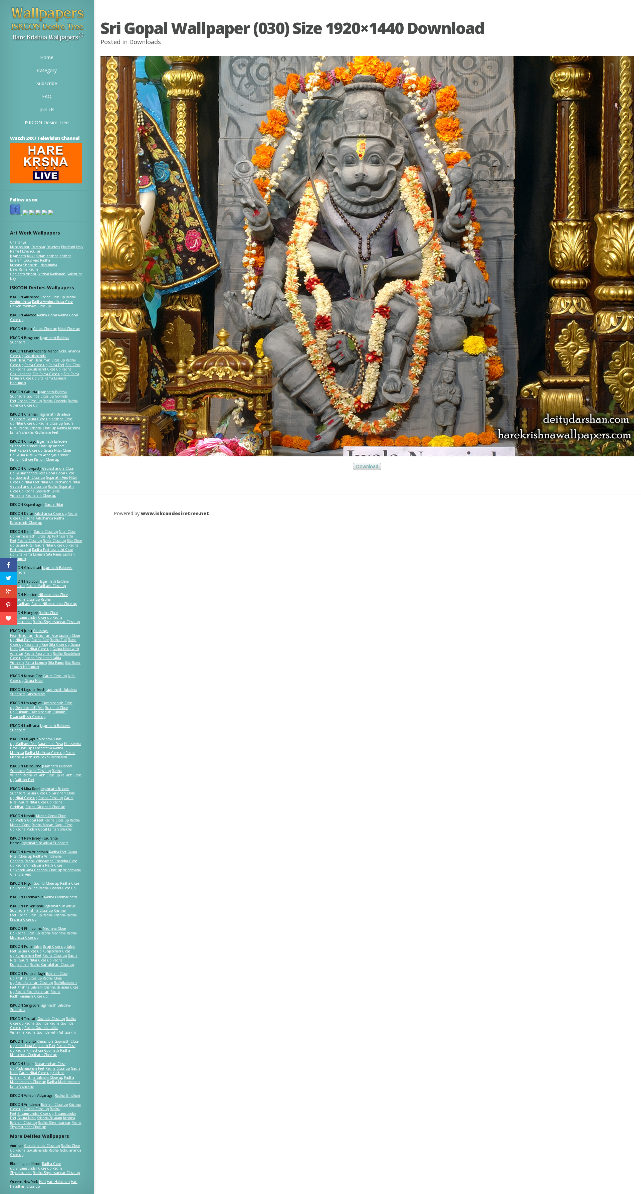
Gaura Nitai (54, 504)
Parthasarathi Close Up (33, 536)
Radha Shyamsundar (54, 1122)
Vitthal (43, 274)
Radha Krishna (54, 915)
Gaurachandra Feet (30, 473)
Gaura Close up (45, 328)
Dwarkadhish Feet (29, 707)
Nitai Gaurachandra (55, 482)
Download (367, 466)
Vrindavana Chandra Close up (38, 870)
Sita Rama (56, 662)
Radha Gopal (47, 315)
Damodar (38, 247)
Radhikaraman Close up (34, 982)
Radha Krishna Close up (37, 428)
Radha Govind (26, 888)
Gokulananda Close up (42, 1145)
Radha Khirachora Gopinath (37, 1050)
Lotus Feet (31, 260)
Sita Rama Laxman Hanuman (38, 380)
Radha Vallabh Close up (41, 775)
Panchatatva (35, 694)
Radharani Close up (40, 495)
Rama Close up (35, 364)
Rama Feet (56, 364)
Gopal (50, 473)
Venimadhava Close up (33, 306)
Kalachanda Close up (50, 513)
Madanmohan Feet (29, 1068)
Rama (23, 269)
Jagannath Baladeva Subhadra (40, 728)
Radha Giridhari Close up (45, 806)
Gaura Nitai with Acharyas (35, 455)
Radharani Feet (46, 432)
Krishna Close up (39, 910)
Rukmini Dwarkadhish (33, 712)
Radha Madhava (53, 933)
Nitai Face (22, 639)
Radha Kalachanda (38, 518)
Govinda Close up (40, 396)
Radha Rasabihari (38, 653)
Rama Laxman (36, 662)
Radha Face (40, 639)
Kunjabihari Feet (28, 955)
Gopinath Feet (57, 477)
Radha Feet (57, 852)
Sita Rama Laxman (30, 554)
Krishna (52, 256)
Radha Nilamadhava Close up (54, 603)
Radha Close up (52, 297)
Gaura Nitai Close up (51, 545)
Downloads (145, 42)
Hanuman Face (46, 635)
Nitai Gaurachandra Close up (45, 484)
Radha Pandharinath (60, 897)
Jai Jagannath (25, 253)
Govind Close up (46, 883)
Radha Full (58, 639)
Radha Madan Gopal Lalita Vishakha (43, 829)
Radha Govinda (55, 401)
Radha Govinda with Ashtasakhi (50, 1032)
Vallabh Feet (24, 779)
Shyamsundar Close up (33, 617)
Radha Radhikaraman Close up (35, 994)
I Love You (27, 251)
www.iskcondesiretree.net (175, 513)
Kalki (31, 256)
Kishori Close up (29, 450)
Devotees (53, 247)
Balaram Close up (54, 1104)
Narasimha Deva (50, 743)
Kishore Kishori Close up (40, 459)
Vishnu (31, 274)
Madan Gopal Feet (29, 820)
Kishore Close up (39, 446)
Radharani (58, 274)
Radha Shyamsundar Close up (56, 621)
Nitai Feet (31, 482)
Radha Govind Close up (57, 888)
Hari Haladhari (58, 1181)
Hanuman (25, 360)
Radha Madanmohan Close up (42, 1079)
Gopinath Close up (30, 477)
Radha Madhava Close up (46, 585)
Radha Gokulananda (31, 1150)
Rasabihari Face (36, 644)
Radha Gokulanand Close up (37, 369)
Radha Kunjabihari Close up (52, 964)
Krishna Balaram (30, 987)
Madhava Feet (26, 743)
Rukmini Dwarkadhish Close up (38, 714)
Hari (42, 1181)
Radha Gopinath (24, 271)
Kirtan (40, 256)
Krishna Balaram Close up (43, 1077)
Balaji (37, 946)
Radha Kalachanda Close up (37, 520)
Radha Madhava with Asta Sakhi (42, 755)
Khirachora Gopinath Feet (35, 1045)
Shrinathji (31, 265)
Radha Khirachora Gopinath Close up (40, 1052)
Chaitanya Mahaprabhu (20, 244)
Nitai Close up (69, 328)
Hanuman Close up (49, 360)
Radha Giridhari (67, 1095)
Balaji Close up (54, 946)
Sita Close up (59, 644)
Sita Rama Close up (47, 373)
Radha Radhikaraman (32, 991)
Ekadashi (68, 247)
